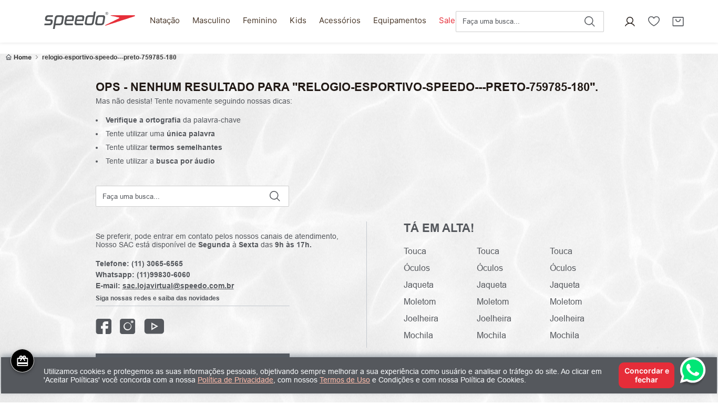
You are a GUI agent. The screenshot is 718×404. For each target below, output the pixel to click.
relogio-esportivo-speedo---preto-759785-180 (109, 57)
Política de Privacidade (235, 380)
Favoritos (653, 21)
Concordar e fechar (646, 374)
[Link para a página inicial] (19, 57)
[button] (629, 21)
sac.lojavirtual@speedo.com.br (178, 285)
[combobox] (530, 21)
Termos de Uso (345, 380)
